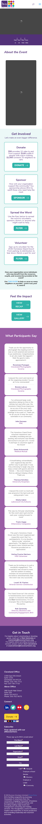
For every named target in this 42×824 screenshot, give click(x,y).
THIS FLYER (13, 281)
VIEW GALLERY (19, 316)
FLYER (19, 228)
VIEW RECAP (19, 304)
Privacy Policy (33, 795)
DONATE (19, 165)
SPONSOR (19, 197)
